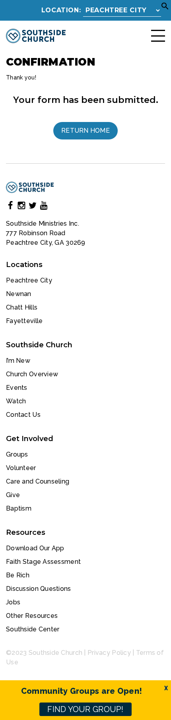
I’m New (18, 360)
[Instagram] (21, 206)
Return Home (85, 130)
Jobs (13, 602)
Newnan (18, 294)
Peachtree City (29, 280)
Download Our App (35, 548)
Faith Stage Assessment (43, 561)
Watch (16, 401)
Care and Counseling (37, 481)
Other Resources (32, 615)
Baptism (18, 508)
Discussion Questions (38, 588)
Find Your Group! (85, 709)
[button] (165, 8)
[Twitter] (32, 206)
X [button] (166, 688)
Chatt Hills (21, 307)
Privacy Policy (109, 652)
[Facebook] (10, 206)
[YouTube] (43, 206)
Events (16, 387)
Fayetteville (24, 321)
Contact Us (23, 414)
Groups (17, 454)
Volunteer (21, 468)
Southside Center (32, 629)
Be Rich (17, 575)
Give (13, 495)
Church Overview (32, 374)
